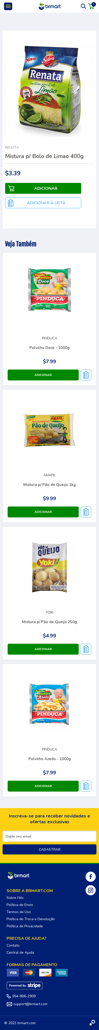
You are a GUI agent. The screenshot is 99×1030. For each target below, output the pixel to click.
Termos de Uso (19, 912)
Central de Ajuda (20, 952)
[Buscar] (83, 6)
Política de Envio (20, 904)
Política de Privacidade (25, 926)
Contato (13, 945)
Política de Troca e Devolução (31, 919)
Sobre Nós (15, 897)
